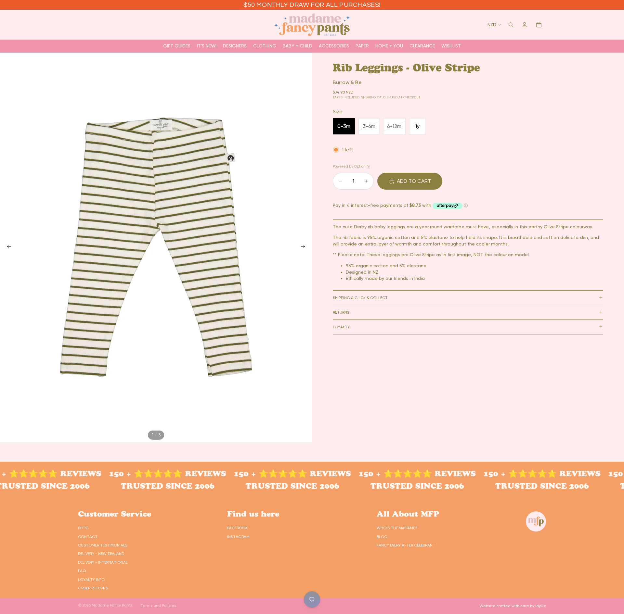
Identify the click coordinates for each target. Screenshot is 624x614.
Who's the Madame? (397, 528)
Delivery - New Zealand (101, 553)
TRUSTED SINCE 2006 (147, 486)
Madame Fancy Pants (112, 605)
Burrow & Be (347, 82)
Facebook (237, 528)
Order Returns (93, 588)
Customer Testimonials (102, 545)
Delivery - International (103, 562)
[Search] (511, 25)
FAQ (82, 571)
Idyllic (540, 606)
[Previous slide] (7, 247)
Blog (83, 528)
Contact (88, 536)
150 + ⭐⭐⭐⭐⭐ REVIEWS (147, 473)
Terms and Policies (158, 605)
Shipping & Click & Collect (360, 297)
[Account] (524, 25)
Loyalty (341, 326)
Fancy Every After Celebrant (406, 545)
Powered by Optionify (351, 166)
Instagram (238, 536)
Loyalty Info (91, 579)
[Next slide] (305, 247)
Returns (341, 312)
